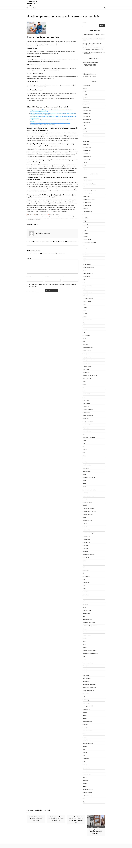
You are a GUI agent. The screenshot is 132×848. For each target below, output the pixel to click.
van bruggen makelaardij (89, 684)
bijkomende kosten (32, 216)
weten (84, 761)
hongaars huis (86, 335)
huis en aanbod (87, 350)
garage (85, 316)
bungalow (85, 252)
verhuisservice (86, 709)
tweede (85, 659)
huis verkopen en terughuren (90, 375)
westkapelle (86, 758)
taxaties (85, 638)
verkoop (85, 718)
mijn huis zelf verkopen (88, 554)
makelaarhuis (86, 539)
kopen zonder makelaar (89, 477)
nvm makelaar (86, 582)
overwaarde (86, 595)
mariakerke (85, 545)
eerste (84, 289)
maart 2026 (86, 101)
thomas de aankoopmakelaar (90, 653)
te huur (84, 644)
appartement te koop (88, 199)
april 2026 (85, 98)
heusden (85, 329)
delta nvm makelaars (88, 267)
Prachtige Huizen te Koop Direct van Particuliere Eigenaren (92, 44)
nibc (84, 564)
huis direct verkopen (88, 347)
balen (84, 214)
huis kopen (85, 354)
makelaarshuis (86, 542)
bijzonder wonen (87, 239)
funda (84, 310)
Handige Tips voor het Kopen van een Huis (40, 242)
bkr (83, 245)
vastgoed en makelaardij (89, 687)
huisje (84, 384)
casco (84, 258)
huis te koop (86, 369)
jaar (84, 443)
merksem (85, 551)
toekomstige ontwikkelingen (56, 218)
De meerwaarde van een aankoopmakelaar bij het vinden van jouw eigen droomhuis (94, 48)
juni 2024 (85, 166)
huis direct (85, 344)
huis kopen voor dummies (89, 360)
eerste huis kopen (87, 292)
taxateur (85, 629)
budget (49, 216)
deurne (84, 270)
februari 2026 (86, 104)
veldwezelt (85, 693)
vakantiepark (86, 675)
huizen (84, 391)
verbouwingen (86, 703)
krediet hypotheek (87, 502)
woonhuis (85, 780)
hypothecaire (86, 412)
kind (84, 446)
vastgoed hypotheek (88, 690)
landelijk (85, 505)
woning (84, 765)
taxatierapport (86, 635)
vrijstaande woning (87, 731)
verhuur (85, 715)
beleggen (85, 230)
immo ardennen (87, 431)
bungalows (85, 255)
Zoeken (85, 22)
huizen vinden (86, 394)
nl (83, 573)
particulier (85, 598)
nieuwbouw (86, 570)
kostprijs (85, 499)
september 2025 (87, 119)
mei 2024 (85, 169)
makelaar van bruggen (88, 533)
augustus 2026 (86, 85)
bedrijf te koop (86, 218)
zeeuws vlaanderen (88, 789)
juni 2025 (85, 129)
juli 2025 (85, 125)
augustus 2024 (86, 159)
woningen (85, 777)
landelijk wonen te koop (89, 508)
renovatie (85, 604)
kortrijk (84, 483)
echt (84, 282)
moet (84, 561)
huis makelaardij (87, 363)
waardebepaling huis (88, 743)
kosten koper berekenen (89, 496)
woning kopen (86, 771)
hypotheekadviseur (88, 425)
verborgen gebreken (73, 218)
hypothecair (86, 406)
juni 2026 (85, 91)
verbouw (85, 697)
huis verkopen (86, 372)
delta (84, 261)
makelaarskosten (63, 216)
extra (84, 304)
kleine (84, 455)
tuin (84, 656)
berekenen (85, 233)
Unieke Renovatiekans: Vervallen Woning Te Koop (94, 39)
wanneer (85, 746)
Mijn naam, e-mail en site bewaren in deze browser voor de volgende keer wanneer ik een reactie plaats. (52, 285)
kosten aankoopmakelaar (89, 489)
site (84, 616)
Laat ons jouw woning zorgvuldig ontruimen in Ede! (94, 35)
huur (84, 397)
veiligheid (65, 218)
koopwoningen (86, 471)
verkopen (85, 724)
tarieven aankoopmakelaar (90, 625)
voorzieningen (30, 219)
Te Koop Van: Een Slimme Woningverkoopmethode (89, 64)
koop (84, 459)
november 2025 (87, 113)
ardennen (85, 208)
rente (84, 607)
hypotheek (85, 418)
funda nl (85, 313)
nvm (84, 579)
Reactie (29, 258)
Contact (35, 8)
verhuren (85, 712)
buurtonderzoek (55, 216)
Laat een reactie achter (41, 214)
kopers (84, 480)
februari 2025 (86, 141)
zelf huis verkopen (87, 792)
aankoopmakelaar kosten (89, 184)
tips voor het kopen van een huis (42, 218)
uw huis (85, 669)
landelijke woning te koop (89, 511)
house (84, 338)
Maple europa (86, 73)
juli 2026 (85, 88)
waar (84, 734)
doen (84, 279)
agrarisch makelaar (88, 193)
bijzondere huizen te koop (89, 242)
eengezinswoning (87, 286)
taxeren (85, 641)
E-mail (47, 277)
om (84, 585)
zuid (84, 805)
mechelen (85, 548)
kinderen (85, 449)
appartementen (87, 205)
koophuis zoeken (87, 465)
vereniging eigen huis (88, 706)
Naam (29, 277)
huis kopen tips (52, 214)
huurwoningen (86, 403)
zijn (83, 802)
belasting (85, 224)
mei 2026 (85, 95)
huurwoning (86, 400)
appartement (86, 196)
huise (84, 381)
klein (84, 452)
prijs (84, 601)
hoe (84, 332)
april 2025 (85, 135)
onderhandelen (30, 218)
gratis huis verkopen (88, 320)
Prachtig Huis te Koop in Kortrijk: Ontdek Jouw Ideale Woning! (96, 831)
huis (84, 341)
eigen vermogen (87, 301)
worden (85, 783)
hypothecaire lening (88, 415)
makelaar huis (86, 530)
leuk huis (85, 523)
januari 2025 (86, 144)
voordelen (85, 727)
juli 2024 (85, 163)
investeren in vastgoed (89, 437)
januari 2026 (86, 107)
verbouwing (86, 700)
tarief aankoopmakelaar (89, 622)
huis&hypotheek (87, 378)
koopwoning (86, 468)
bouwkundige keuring (42, 216)
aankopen (85, 187)
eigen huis (85, 295)
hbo (84, 323)
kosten (84, 486)
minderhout (86, 557)
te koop (85, 647)
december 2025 (87, 110)
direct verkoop (86, 276)
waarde (85, 737)
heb (84, 326)
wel (84, 755)
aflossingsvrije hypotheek (89, 190)
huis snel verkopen (87, 366)
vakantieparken (87, 678)
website (85, 752)
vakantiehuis (86, 672)
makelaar (85, 527)
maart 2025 (86, 138)
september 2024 (87, 156)
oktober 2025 (86, 116)
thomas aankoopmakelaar (90, 650)
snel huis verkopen (87, 619)
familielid (85, 307)
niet (84, 567)
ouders (84, 588)
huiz (84, 387)
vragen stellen (37, 219)
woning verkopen (87, 774)
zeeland (85, 786)
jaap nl (84, 440)
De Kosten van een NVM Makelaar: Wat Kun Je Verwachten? (94, 53)
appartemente (87, 202)
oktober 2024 (86, 153)
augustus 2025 (86, 122)
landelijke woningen (88, 514)
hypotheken (86, 428)
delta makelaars (87, 264)
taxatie (85, 632)
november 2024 (87, 150)
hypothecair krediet (88, 409)
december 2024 (87, 147)
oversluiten (85, 591)
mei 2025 (85, 132)
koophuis (85, 462)
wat (84, 749)
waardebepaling (87, 740)
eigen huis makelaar (88, 298)
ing (83, 434)
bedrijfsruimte (86, 221)
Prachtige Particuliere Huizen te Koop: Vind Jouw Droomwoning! (56, 818)
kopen (57, 214)
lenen (84, 517)
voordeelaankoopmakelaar (43, 233)
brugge (85, 248)
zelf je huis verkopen (88, 795)
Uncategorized (86, 666)
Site (64, 277)
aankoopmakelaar (87, 180)
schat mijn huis (86, 613)
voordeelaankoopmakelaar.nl (32, 3)
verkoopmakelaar (87, 721)
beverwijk (85, 236)
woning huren (86, 768)
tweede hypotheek (88, 663)
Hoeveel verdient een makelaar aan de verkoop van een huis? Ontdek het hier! (76, 819)
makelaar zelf (86, 536)
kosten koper (86, 493)
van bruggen (86, 681)
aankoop (85, 177)
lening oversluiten (87, 520)
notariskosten (70, 216)
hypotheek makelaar (88, 421)
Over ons (29, 8)
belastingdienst (87, 227)
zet (84, 799)
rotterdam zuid (87, 610)
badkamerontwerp (87, 211)
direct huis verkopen (88, 273)
